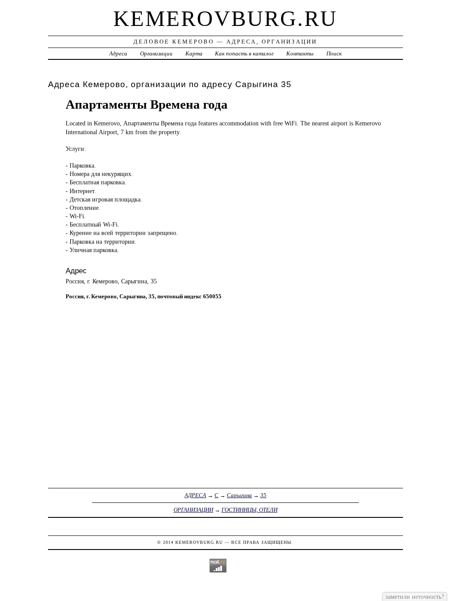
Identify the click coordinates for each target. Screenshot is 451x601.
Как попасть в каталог (244, 53)
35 (263, 495)
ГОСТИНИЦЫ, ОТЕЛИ (249, 509)
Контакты (300, 53)
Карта (194, 53)
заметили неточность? (414, 596)
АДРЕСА (195, 495)
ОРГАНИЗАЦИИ (193, 509)
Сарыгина (239, 495)
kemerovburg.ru (225, 18)
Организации (156, 53)
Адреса (118, 53)
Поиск (334, 53)
